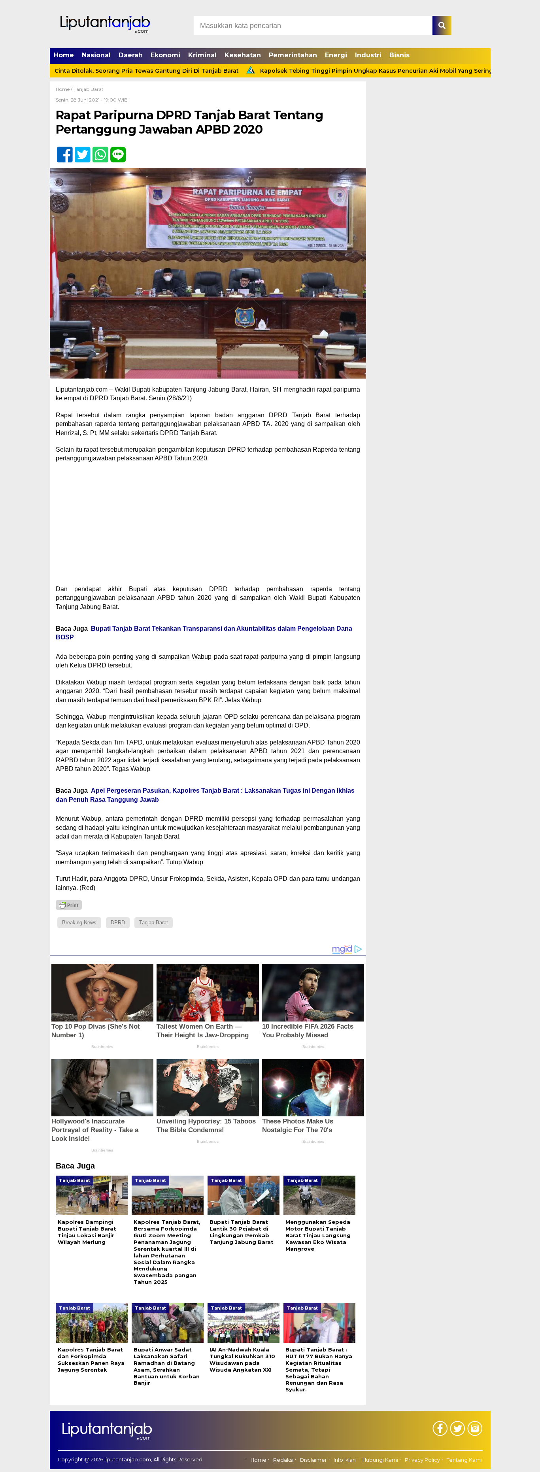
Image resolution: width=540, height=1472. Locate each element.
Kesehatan (243, 55)
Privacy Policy (422, 1460)
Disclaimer (313, 1460)
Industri (368, 55)
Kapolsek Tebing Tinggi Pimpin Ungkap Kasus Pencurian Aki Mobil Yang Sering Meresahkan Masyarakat (363, 71)
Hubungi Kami (380, 1460)
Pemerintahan (293, 55)
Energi (336, 55)
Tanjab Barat (89, 89)
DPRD (118, 922)
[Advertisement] (208, 526)
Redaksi (283, 1460)
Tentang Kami (464, 1460)
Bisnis (399, 55)
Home (64, 55)
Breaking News (79, 922)
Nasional (96, 55)
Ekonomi (165, 55)
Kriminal (202, 55)
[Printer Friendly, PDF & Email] (69, 905)
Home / (65, 89)
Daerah (131, 55)
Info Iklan (345, 1460)
